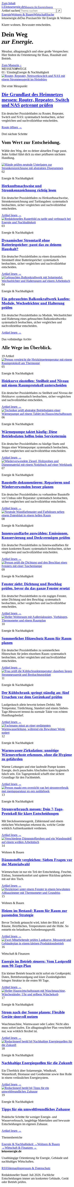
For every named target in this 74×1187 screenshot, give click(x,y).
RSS (4, 1168)
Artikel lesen (11, 215)
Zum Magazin (12, 65)
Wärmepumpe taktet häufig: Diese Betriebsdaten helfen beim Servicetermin (34, 434)
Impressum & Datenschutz (33, 1168)
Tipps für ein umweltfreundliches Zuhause (36, 1109)
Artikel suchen (11, 10)
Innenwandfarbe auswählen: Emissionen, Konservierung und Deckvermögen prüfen (36, 535)
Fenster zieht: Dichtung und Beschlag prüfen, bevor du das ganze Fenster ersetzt (36, 586)
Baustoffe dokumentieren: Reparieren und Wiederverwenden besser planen (36, 484)
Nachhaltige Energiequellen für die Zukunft (37, 1063)
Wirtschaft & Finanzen (21, 1147)
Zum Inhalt (8, 3)
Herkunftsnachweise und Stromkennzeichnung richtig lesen (29, 188)
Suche (50, 14)
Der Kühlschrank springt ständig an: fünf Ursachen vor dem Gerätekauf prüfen (35, 695)
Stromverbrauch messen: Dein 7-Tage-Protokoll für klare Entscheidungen (32, 811)
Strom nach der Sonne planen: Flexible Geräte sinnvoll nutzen (33, 1014)
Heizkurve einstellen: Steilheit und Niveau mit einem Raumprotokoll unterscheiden (35, 383)
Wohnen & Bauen (22, 14)
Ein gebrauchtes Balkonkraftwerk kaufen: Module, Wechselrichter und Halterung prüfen (36, 303)
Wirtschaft (40, 14)
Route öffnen (12, 127)
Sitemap (12, 1168)
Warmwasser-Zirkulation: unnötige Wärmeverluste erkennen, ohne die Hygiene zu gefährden (37, 754)
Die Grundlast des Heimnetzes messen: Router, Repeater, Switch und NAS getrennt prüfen (35, 100)
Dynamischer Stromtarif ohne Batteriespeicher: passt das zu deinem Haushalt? (31, 244)
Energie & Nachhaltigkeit (19, 1144)
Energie (6, 14)
